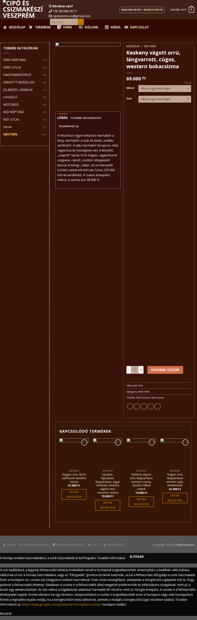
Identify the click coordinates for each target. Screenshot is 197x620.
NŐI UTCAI (11, 119)
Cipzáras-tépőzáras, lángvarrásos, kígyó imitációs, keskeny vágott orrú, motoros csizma (107, 483)
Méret (130, 88)
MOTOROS (11, 105)
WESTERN (10, 134)
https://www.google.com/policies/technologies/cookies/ (61, 604)
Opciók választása (74, 494)
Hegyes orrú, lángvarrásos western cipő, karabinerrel (175, 480)
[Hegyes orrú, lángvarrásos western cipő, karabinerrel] (174, 453)
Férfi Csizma (143, 397)
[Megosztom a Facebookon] (130, 406)
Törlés (187, 83)
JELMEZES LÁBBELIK (18, 90)
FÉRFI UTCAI (12, 67)
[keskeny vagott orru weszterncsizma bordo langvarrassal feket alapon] (87, 75)
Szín (129, 98)
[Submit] (81, 22)
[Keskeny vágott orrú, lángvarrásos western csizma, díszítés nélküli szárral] (141, 453)
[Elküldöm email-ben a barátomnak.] (144, 406)
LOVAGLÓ (10, 97)
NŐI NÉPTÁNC (13, 112)
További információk (85, 118)
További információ (111, 558)
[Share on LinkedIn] (157, 406)
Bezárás (6, 613)
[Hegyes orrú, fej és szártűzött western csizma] (73, 453)
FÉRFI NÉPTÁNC (14, 60)
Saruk (7, 127)
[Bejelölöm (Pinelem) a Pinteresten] (151, 406)
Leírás (62, 118)
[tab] (62, 118)
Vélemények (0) (69, 126)
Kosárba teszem (165, 370)
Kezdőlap (133, 46)
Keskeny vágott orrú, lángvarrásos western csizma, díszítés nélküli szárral (141, 482)
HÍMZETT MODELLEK (18, 82)
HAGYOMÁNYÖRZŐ (17, 75)
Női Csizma (157, 397)
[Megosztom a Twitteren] (137, 406)
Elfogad (137, 556)
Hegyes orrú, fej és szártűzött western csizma (74, 478)
